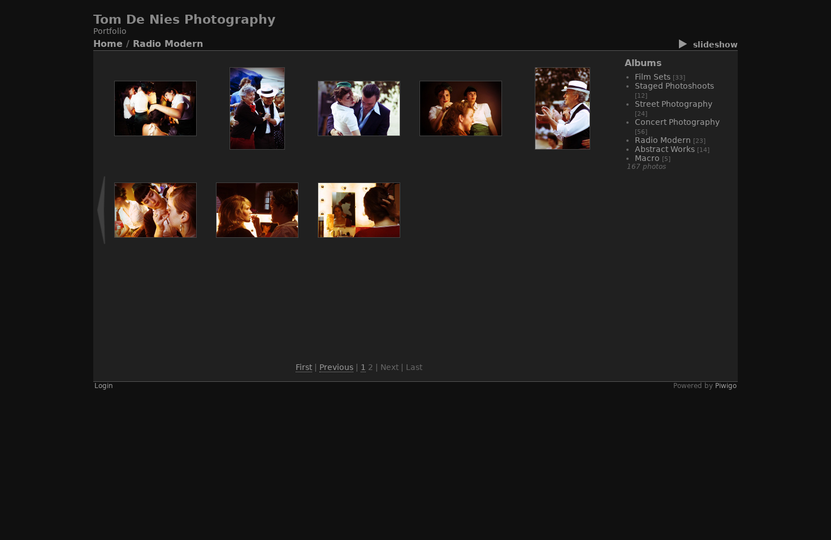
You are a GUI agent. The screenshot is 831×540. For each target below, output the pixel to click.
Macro (647, 158)
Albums (643, 63)
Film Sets (652, 76)
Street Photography (673, 103)
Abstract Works (665, 149)
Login (103, 386)
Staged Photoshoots (674, 85)
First (304, 367)
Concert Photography (677, 122)
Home (108, 43)
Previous (336, 367)
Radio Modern (168, 43)
